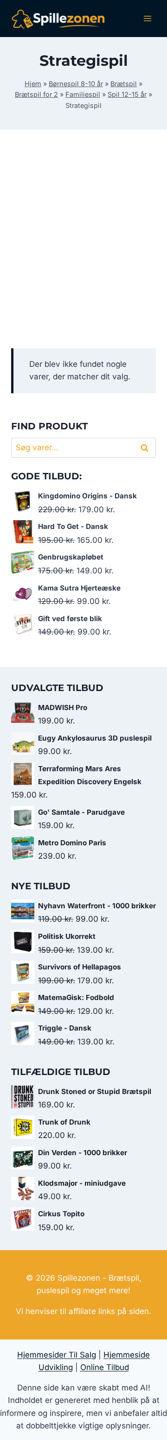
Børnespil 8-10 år (76, 84)
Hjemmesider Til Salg (56, 1354)
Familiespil (82, 94)
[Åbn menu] (147, 18)
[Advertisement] (83, 250)
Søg (146, 448)
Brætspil (123, 84)
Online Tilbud (104, 1367)
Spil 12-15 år (127, 94)
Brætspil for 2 (36, 94)
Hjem (33, 84)
